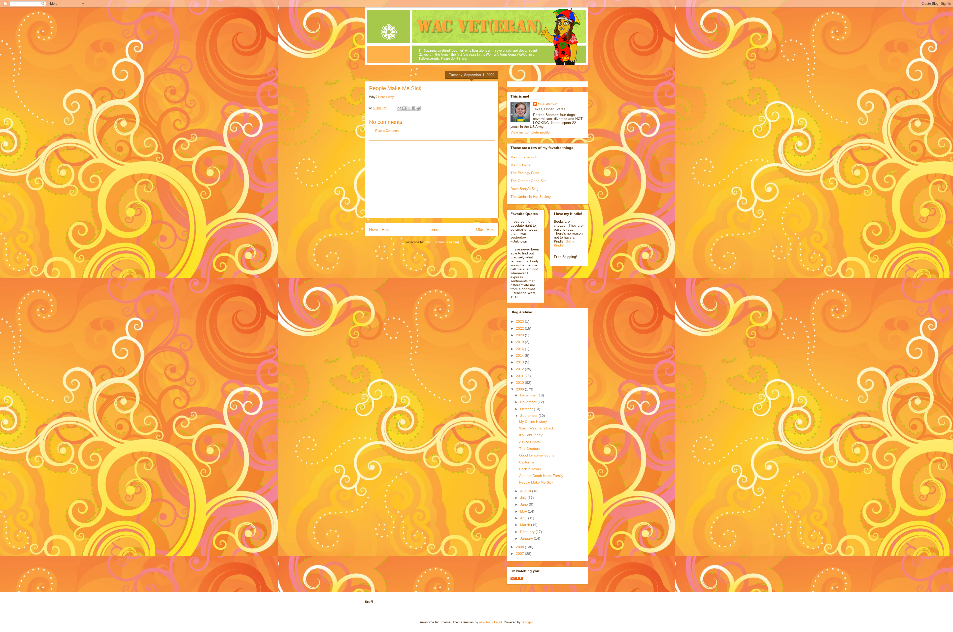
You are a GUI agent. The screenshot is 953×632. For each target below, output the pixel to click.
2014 (520, 355)
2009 (520, 389)
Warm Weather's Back (536, 428)
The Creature (529, 449)
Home (433, 229)
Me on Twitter (521, 165)
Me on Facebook (524, 157)
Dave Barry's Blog (525, 189)
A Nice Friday (529, 442)
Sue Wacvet (548, 104)
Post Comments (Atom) (442, 242)
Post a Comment (387, 131)
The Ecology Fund (525, 173)
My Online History (533, 421)
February (528, 532)
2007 (520, 554)
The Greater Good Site (528, 181)
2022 (520, 328)
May (524, 511)
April (524, 518)
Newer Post (379, 229)
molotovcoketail (490, 622)
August (526, 491)
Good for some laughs (536, 455)
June (524, 504)
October (527, 409)
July (523, 498)
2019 (520, 342)
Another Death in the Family (541, 476)
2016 (520, 349)
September (529, 416)
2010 (520, 383)
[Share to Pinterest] (418, 108)
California (526, 462)
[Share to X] (408, 108)
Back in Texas (530, 469)
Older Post (485, 229)
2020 (520, 335)
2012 (520, 369)
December (529, 395)
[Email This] (399, 108)
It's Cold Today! (531, 435)
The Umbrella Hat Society (531, 197)
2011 (520, 376)
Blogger (527, 622)
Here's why (386, 97)
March (525, 525)
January (527, 538)
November (529, 402)
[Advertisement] (432, 179)
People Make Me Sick (536, 482)
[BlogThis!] (404, 108)
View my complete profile (530, 132)
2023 (520, 321)
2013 (520, 362)
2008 (520, 547)
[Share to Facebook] (413, 108)
